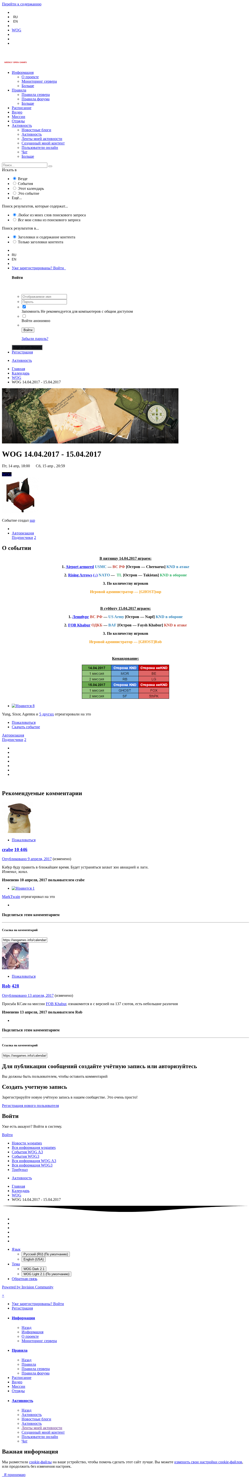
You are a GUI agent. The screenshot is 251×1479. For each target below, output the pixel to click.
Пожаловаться (24, 722)
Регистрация (22, 352)
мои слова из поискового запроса (49, 220)
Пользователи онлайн (40, 147)
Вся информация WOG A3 (34, 1161)
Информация (23, 72)
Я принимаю (13, 1475)
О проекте (30, 77)
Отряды (18, 121)
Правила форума (36, 99)
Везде (22, 179)
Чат (24, 152)
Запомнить (31, 311)
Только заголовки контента (40, 242)
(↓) (95, 575)
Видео (17, 112)
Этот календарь (31, 188)
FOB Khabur (79, 625)
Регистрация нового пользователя (30, 1105)
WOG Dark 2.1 (34, 1269)
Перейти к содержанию (21, 4)
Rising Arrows (80, 575)
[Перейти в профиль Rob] (15, 968)
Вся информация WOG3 (32, 1165)
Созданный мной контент (43, 143)
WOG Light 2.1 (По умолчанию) (46, 1274)
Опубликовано (27, 859)
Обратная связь (24, 1279)
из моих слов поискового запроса (52, 215)
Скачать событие (26, 727)
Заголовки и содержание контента (46, 237)
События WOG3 (25, 1156)
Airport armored (80, 567)
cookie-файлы (40, 1462)
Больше (28, 86)
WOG (7, 474)
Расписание (21, 108)
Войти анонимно (36, 321)
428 (15, 985)
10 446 (20, 849)
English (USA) (34, 1259)
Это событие (28, 193)
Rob (6, 985)
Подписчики (22, 537)
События (25, 184)
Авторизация (23, 533)
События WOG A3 (27, 1152)
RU (15, 17)
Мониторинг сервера (39, 81)
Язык (16, 1249)
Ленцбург (80, 617)
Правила (19, 90)
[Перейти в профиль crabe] (17, 832)
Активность (22, 125)
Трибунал (20, 1170)
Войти (28, 330)
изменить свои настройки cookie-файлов (208, 1462)
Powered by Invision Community (27, 1287)
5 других (46, 714)
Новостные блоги (36, 130)
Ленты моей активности (42, 139)
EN (15, 21)
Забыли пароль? (35, 339)
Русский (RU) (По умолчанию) (46, 1254)
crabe (7, 849)
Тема (16, 1264)
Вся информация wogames (34, 1147)
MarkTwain (11, 897)
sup (32, 520)
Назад (26, 1327)
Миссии (18, 117)
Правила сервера (36, 94)
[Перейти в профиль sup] (20, 512)
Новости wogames (27, 1143)
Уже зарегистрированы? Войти (39, 268)
